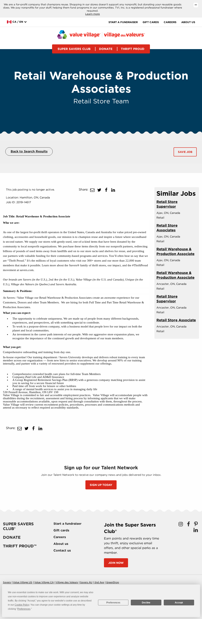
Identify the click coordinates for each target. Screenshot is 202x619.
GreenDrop (112, 582)
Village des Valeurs (67, 582)
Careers (170, 22)
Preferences (113, 602)
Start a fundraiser (123, 22)
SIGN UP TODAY (101, 484)
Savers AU (86, 582)
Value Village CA (44, 582)
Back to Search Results (29, 151)
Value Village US (22, 582)
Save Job (185, 151)
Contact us (62, 550)
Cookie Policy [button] (22, 604)
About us (188, 22)
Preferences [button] (23, 609)
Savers (7, 582)
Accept (179, 602)
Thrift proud (132, 49)
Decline (146, 602)
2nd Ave (99, 582)
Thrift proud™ (19, 546)
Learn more (92, 13)
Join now (116, 562)
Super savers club (74, 49)
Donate (105, 49)
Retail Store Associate (176, 320)
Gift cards (151, 22)
